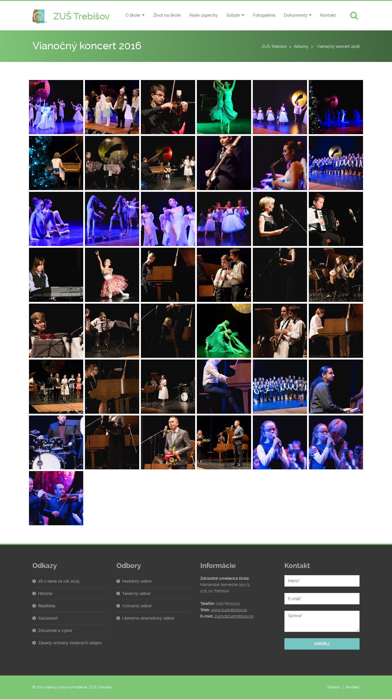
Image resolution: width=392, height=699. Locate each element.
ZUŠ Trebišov (274, 46)
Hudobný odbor (137, 581)
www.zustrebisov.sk (229, 610)
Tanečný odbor (136, 593)
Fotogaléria (264, 15)
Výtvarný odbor (137, 606)
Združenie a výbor (55, 630)
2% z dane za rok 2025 (58, 581)
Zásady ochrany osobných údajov (70, 643)
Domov (333, 687)
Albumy (301, 46)
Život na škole (167, 15)
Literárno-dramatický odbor (148, 618)
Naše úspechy (203, 15)
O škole (132, 15)
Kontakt (328, 15)
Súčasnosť (48, 618)
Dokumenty (295, 15)
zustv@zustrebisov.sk (234, 616)
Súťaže (233, 15)
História (45, 593)
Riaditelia (46, 606)
